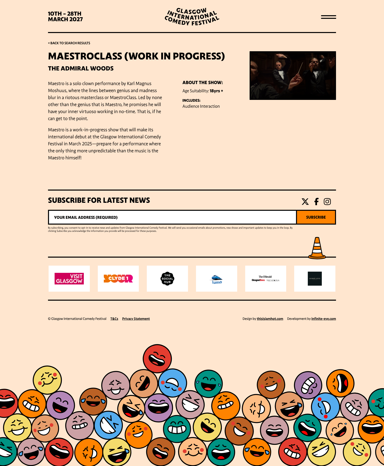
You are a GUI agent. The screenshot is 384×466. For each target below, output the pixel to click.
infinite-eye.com (323, 319)
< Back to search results (69, 43)
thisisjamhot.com (270, 319)
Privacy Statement (136, 319)
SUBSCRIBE (316, 217)
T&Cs (114, 319)
